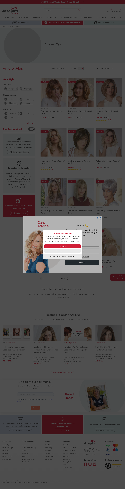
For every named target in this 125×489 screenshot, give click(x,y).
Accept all (63, 246)
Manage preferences (62, 251)
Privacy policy (55, 256)
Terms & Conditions (67, 256)
